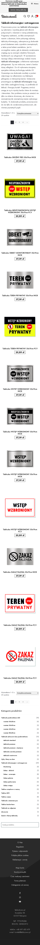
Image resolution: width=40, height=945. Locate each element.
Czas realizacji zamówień (20, 876)
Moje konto (20, 868)
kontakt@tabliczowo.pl (22, 932)
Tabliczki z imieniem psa (9, 801)
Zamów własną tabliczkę (18, 10)
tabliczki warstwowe (10, 755)
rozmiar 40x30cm (9, 729)
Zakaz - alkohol (8, 770)
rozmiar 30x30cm (9, 725)
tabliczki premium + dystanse (13, 748)
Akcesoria (4, 812)
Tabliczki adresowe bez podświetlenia (14, 737)
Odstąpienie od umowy (20, 885)
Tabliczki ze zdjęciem (8, 808)
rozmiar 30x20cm (9, 721)
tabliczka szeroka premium (12, 752)
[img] (24, 16)
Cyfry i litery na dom (8, 759)
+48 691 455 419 (23, 929)
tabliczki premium (9, 744)
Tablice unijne (6, 797)
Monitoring (7, 767)
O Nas (20, 842)
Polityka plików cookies (20, 855)
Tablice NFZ (5, 793)
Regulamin (20, 847)
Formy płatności (20, 880)
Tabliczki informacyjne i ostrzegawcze (14, 763)
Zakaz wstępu (8, 785)
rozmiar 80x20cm (9, 733)
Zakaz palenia (8, 778)
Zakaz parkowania (9, 782)
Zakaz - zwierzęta (9, 774)
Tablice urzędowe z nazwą (10, 789)
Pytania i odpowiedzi (20, 851)
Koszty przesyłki (20, 872)
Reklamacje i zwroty (20, 859)
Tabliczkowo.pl (20, 910)
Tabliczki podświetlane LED (10, 718)
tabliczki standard (9, 740)
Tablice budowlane (7, 804)
